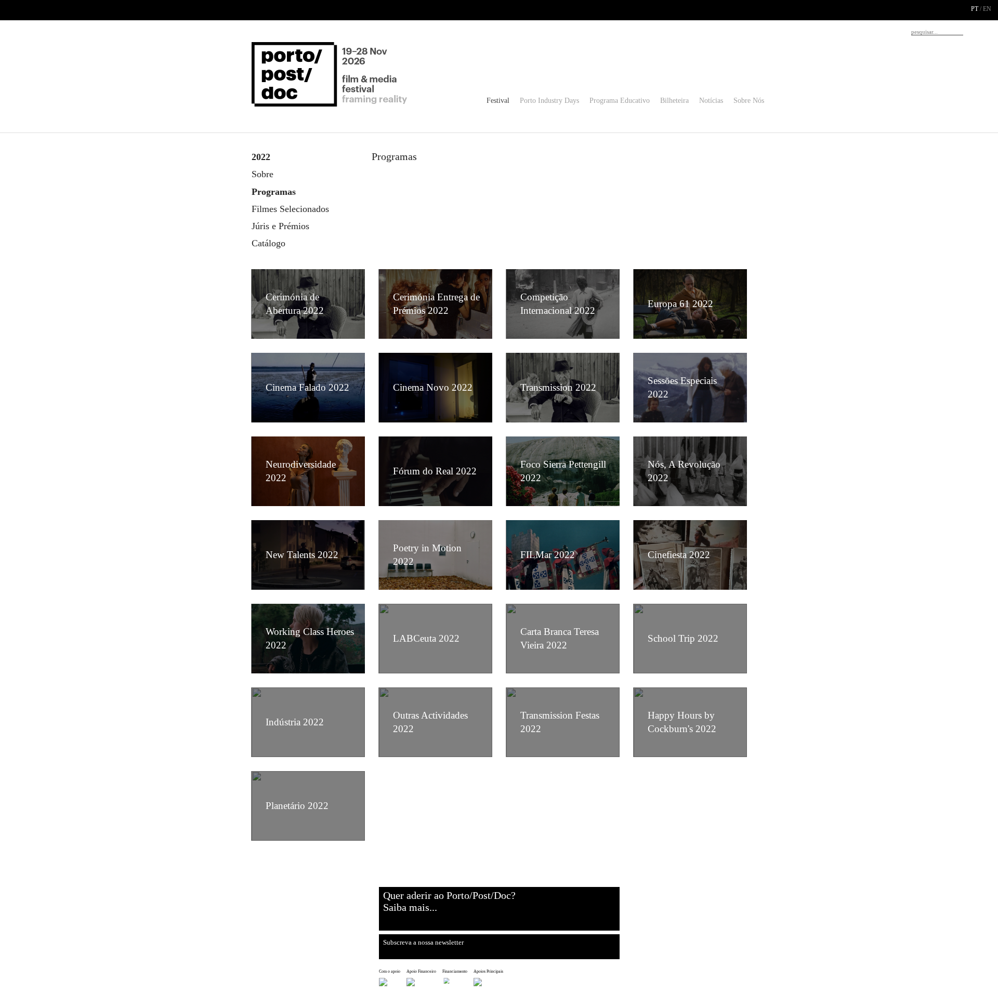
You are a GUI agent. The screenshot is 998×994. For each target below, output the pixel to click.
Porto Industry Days (549, 100)
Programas (274, 192)
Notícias (711, 100)
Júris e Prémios (280, 226)
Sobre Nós (748, 100)
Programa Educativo (619, 100)
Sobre (262, 174)
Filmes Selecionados (290, 209)
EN (987, 8)
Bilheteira (674, 100)
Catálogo (268, 243)
